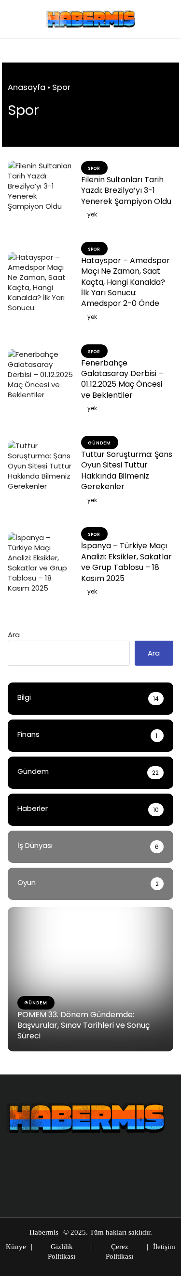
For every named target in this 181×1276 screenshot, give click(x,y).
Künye (16, 1247)
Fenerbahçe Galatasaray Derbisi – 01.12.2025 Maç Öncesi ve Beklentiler (122, 379)
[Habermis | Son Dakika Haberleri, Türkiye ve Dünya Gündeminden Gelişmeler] (91, 19)
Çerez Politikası (119, 1251)
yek (92, 214)
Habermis (43, 1232)
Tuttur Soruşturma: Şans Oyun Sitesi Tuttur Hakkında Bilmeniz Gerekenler (126, 470)
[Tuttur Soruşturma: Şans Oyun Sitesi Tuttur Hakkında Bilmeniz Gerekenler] (41, 472)
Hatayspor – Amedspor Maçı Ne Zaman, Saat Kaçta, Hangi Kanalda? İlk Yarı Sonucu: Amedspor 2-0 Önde (125, 282)
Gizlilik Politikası (61, 1251)
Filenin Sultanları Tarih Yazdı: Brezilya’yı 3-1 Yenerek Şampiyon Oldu (126, 190)
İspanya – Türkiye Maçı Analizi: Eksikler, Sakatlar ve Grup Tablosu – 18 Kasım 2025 (126, 561)
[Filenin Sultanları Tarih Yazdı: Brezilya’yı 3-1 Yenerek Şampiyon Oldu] (41, 192)
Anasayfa (26, 87)
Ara (14, 635)
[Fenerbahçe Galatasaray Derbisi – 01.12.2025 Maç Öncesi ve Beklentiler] (41, 380)
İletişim (164, 1247)
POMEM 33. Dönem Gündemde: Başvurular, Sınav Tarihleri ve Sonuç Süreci (83, 1025)
